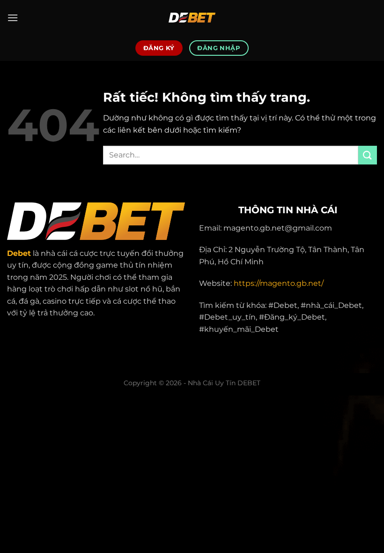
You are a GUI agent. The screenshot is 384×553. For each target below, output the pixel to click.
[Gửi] (367, 155)
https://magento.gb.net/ (279, 283)
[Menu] (12, 17)
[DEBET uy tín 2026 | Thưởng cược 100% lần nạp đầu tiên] (192, 17)
